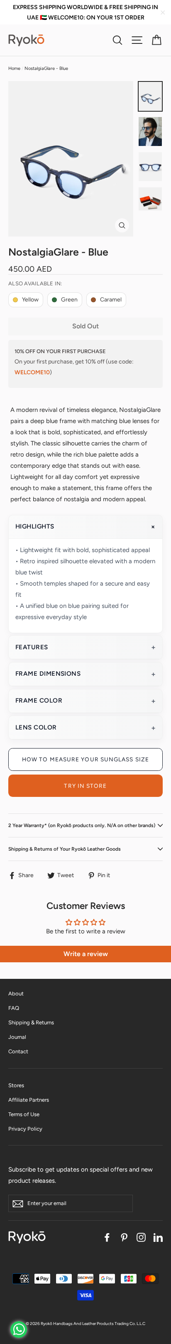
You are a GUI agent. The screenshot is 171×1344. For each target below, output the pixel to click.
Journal (17, 1037)
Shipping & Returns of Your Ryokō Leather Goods (64, 849)
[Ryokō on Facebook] (107, 1237)
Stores (16, 1085)
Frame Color (38, 700)
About (16, 993)
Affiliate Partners (28, 1100)
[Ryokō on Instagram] (141, 1237)
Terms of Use (23, 1114)
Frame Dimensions (48, 673)
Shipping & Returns (31, 1022)
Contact (18, 1051)
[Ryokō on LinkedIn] (158, 1237)
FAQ (13, 1008)
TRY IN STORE (85, 785)
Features (31, 647)
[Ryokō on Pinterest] (124, 1237)
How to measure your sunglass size (85, 759)
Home (14, 68)
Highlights (34, 526)
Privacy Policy (25, 1129)
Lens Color (36, 727)
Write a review (86, 954)
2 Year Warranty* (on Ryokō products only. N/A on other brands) (81, 825)
